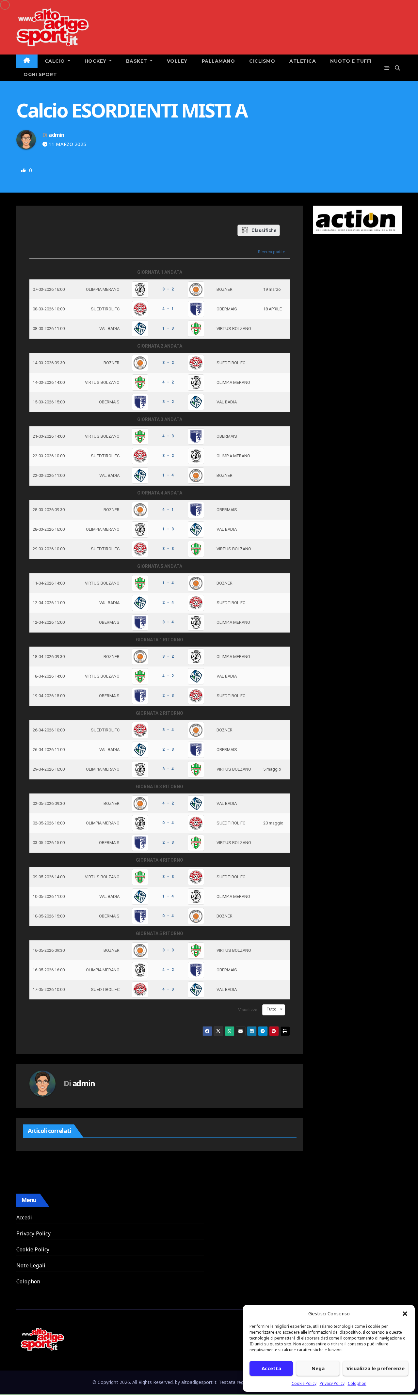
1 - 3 (168, 328)
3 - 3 (168, 548)
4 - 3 (168, 436)
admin (56, 134)
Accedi (24, 1217)
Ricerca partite (271, 251)
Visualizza (247, 1009)
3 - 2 (168, 289)
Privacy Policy (332, 1383)
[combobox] (274, 1009)
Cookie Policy (304, 1383)
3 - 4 (168, 622)
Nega (318, 1368)
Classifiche (263, 230)
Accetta (271, 1368)
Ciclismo (262, 61)
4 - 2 (168, 382)
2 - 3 (168, 695)
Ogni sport (40, 74)
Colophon (357, 1383)
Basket (137, 61)
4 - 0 (168, 989)
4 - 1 (168, 308)
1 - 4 (168, 475)
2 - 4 (168, 602)
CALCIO (56, 61)
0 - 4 (168, 823)
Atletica (302, 61)
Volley (177, 61)
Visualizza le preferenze (375, 1368)
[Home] (27, 61)
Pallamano (218, 61)
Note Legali (30, 1265)
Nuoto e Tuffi (351, 61)
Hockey (96, 61)
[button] (405, 1313)
